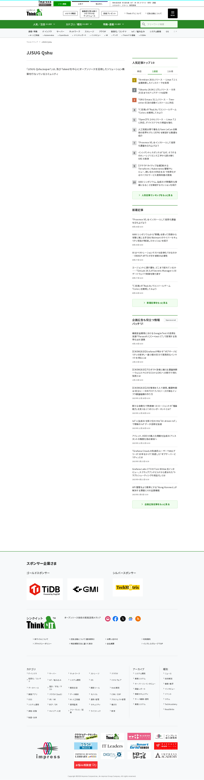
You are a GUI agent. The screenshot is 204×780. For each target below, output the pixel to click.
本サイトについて (41, 639)
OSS (30, 699)
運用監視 (73, 704)
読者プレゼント (109, 13)
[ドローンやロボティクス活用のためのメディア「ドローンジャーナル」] (139, 756)
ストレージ (89, 31)
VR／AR (52, 699)
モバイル (94, 694)
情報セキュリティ (141, 694)
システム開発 (155, 31)
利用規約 (147, 639)
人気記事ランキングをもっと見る (157, 195)
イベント (168, 694)
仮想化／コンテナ (119, 31)
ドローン (125, 5)
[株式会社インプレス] (48, 750)
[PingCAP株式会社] (45, 589)
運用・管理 (95, 699)
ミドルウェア (116, 680)
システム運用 (33, 704)
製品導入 (99, 4)
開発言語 (73, 687)
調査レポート (140, 688)
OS (167, 31)
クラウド (102, 31)
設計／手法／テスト (55, 687)
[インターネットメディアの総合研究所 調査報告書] (166, 737)
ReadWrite (169, 709)
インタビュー (96, 35)
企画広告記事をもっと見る (157, 504)
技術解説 (168, 678)
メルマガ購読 (70, 13)
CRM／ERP (116, 694)
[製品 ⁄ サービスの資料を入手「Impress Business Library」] (86, 756)
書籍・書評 (169, 683)
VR (107, 35)
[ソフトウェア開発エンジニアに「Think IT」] (112, 737)
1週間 (155, 71)
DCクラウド (141, 3)
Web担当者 (116, 3)
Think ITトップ (32, 42)
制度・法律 (32, 717)
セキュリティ (95, 704)
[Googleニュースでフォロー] (130, 618)
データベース (33, 687)
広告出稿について (154, 13)
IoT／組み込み (138, 31)
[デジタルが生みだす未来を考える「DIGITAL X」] (112, 756)
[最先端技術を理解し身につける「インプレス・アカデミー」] (166, 756)
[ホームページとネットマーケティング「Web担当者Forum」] (139, 737)
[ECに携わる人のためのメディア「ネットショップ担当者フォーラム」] (166, 747)
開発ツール (95, 687)
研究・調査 (152, 3)
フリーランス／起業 (77, 711)
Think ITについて (133, 13)
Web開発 (115, 687)
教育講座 (132, 5)
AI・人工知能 (34, 35)
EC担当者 (125, 3)
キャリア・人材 (55, 711)
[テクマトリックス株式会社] (128, 587)
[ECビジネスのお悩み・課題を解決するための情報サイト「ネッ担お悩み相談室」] (86, 766)
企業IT (80, 4)
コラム (167, 699)
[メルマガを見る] (108, 618)
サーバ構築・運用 (142, 699)
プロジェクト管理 (118, 699)
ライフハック (96, 711)
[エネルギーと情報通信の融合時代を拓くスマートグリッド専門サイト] (139, 747)
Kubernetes (49, 35)
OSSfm (143, 35)
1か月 (170, 71)
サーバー (60, 31)
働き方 (114, 704)
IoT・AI (133, 3)
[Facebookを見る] (115, 618)
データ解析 (74, 694)
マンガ (115, 35)
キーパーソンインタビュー (145, 683)
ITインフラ (47, 31)
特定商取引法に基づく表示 (82, 643)
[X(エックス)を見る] (123, 618)
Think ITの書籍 (129, 35)
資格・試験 (32, 711)
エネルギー (116, 5)
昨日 (139, 71)
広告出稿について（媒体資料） (83, 639)
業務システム (140, 678)
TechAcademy (171, 704)
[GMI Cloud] (85, 589)
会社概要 (110, 643)
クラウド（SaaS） (55, 694)
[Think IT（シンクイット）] (41, 626)
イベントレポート (80, 35)
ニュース (168, 673)
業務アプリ (32, 694)
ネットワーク (74, 31)
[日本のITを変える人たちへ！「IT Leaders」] (112, 747)
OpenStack (64, 35)
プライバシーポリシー (43, 643)
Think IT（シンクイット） (41, 12)
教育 (113, 711)
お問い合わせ (112, 639)
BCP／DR (53, 704)
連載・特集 (33, 31)
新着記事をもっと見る (157, 302)
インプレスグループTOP (153, 643)
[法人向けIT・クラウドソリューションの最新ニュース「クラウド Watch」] (86, 747)
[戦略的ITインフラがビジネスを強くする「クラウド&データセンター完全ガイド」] (86, 737)
